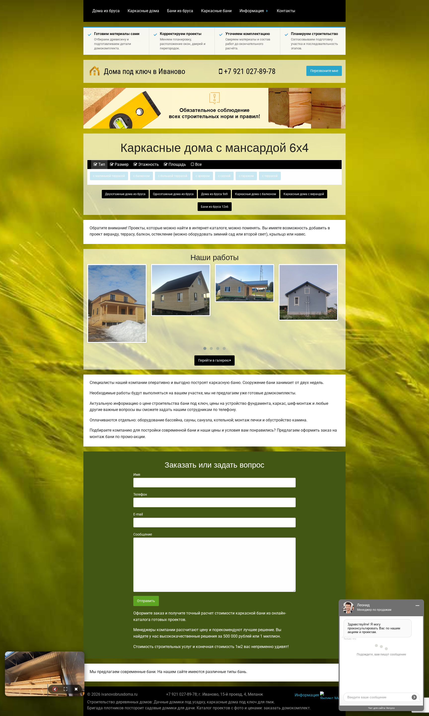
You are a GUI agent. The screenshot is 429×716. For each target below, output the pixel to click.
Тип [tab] (101, 164)
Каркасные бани (216, 10)
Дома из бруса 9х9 (214, 194)
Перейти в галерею (214, 360)
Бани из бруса (180, 10)
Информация (252, 10)
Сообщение (142, 534)
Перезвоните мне (324, 71)
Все (198, 164)
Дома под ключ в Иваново (143, 71)
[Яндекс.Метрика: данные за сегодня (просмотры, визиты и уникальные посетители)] (331, 695)
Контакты (286, 10)
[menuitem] (106, 11)
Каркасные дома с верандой (304, 194)
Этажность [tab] (148, 164)
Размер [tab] (121, 164)
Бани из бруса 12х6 (214, 206)
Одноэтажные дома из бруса (173, 194)
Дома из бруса (106, 10)
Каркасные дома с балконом (255, 194)
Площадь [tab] (177, 164)
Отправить (146, 601)
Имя (136, 475)
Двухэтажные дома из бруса (125, 194)
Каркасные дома (143, 10)
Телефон (140, 494)
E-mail (138, 514)
